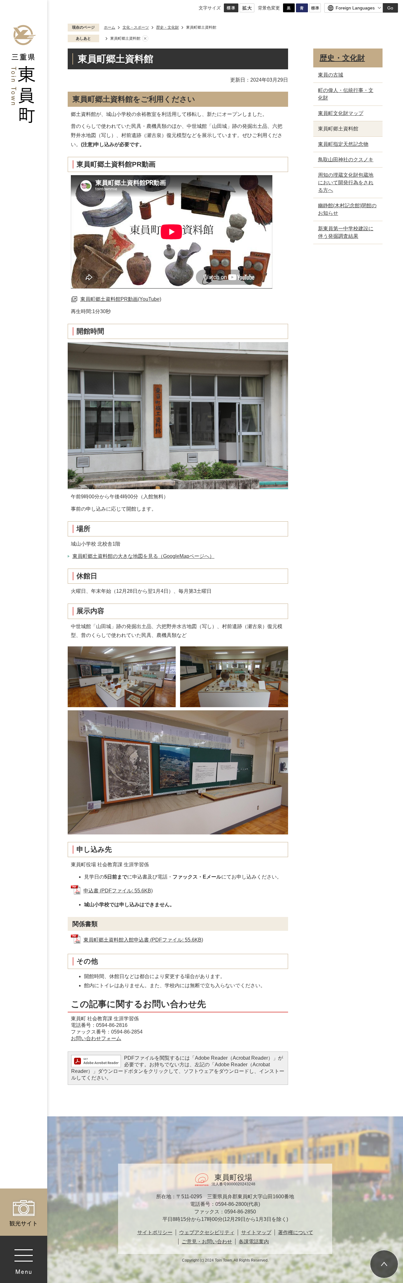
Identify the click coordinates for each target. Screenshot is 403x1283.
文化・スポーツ (135, 27)
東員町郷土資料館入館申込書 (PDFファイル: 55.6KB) (143, 939)
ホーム (109, 27)
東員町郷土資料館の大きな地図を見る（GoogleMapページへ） (143, 556)
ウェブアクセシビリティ (207, 1232)
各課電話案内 (254, 1241)
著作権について (295, 1232)
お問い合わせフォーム (96, 1038)
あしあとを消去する (145, 38)
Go (390, 7)
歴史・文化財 (167, 27)
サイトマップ (256, 1232)
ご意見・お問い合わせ (207, 1241)
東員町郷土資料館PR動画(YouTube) (120, 299)
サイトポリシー (155, 1232)
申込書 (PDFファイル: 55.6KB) (118, 890)
